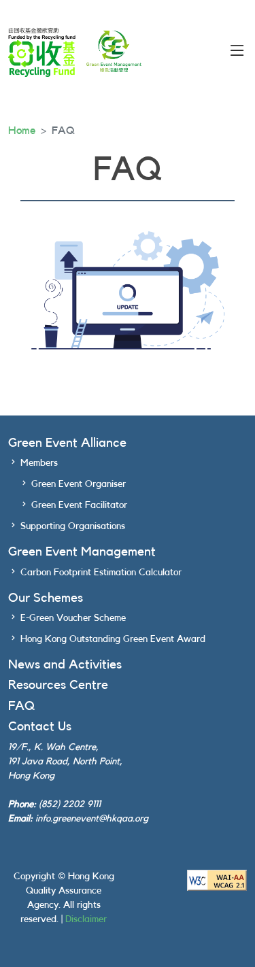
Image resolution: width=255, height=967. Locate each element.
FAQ (21, 706)
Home (21, 130)
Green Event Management (82, 551)
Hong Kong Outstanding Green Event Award (112, 639)
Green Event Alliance (67, 443)
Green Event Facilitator (79, 505)
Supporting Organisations (72, 526)
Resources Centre (58, 685)
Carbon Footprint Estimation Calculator (101, 572)
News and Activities (65, 664)
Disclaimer (86, 919)
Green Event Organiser (78, 484)
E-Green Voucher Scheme (73, 618)
